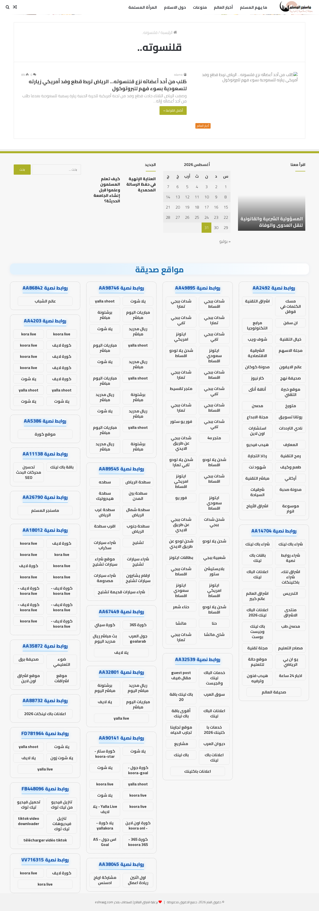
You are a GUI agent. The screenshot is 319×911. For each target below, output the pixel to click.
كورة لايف (61, 345)
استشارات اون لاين (257, 430)
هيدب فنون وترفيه (257, 678)
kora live (28, 334)
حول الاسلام (175, 7)
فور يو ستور (181, 421)
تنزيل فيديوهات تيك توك (61, 824)
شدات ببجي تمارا (181, 303)
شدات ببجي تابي (181, 320)
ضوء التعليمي (61, 661)
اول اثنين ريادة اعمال (138, 880)
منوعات (200, 7)
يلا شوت (138, 301)
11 (197, 197)
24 (206, 217)
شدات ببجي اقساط (214, 303)
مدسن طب (290, 626)
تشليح (138, 542)
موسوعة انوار (290, 508)
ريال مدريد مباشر (138, 331)
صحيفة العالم (274, 692)
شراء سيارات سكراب (105, 545)
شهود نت (257, 467)
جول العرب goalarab (138, 638)
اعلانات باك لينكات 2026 (45, 713)
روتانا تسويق (290, 417)
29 (226, 227)
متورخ (290, 405)
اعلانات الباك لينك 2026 (257, 612)
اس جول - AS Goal (104, 841)
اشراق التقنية (257, 301)
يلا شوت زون (61, 757)
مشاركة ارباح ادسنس (104, 880)
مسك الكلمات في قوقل (290, 306)
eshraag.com (104, 902)
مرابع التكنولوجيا (257, 325)
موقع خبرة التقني (290, 391)
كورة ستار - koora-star (104, 753)
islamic (178, 74)
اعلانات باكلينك (197, 771)
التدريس (290, 593)
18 (197, 207)
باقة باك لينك (62, 467)
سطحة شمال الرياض (138, 512)
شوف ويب (257, 339)
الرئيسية (166, 32)
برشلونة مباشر (104, 314)
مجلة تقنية (257, 648)
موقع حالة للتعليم (257, 661)
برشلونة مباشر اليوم (104, 688)
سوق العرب (214, 694)
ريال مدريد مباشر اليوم (138, 688)
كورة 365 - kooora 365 (138, 841)
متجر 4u (214, 438)
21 (168, 207)
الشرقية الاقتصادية (257, 353)
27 (177, 217)
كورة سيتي (104, 624)
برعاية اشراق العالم (146, 902)
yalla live (121, 718)
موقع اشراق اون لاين (28, 678)
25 (197, 217)
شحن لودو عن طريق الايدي (181, 543)
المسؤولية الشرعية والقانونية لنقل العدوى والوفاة (271, 222)
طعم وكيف (290, 467)
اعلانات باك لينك (214, 757)
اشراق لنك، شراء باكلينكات (290, 577)
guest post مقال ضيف (181, 675)
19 (187, 207)
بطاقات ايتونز (181, 557)
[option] (271, 203)
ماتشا (181, 623)
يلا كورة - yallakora (105, 825)
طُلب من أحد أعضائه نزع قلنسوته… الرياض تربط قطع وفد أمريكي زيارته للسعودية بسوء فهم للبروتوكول (108, 85)
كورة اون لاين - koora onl (138, 825)
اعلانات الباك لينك (257, 574)
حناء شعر (181, 606)
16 (216, 207)
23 (216, 217)
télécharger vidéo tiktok (45, 840)
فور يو (181, 497)
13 (177, 197)
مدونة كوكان (257, 367)
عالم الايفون (290, 367)
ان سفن (290, 322)
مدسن (257, 405)
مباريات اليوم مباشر (138, 314)
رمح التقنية (290, 455)
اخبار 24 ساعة (290, 675)
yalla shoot (105, 301)
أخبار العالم (223, 7)
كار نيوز (257, 378)
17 (206, 207)
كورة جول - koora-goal (138, 770)
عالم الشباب (45, 301)
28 (168, 217)
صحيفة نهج (290, 378)
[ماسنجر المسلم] (295, 7)
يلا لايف (121, 652)
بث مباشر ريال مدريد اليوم (105, 638)
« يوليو (225, 241)
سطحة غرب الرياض (105, 512)
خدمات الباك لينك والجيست (214, 678)
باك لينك (181, 755)
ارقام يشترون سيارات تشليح (138, 578)
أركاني (291, 478)
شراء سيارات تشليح (138, 561)
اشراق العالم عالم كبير (257, 596)
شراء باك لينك (290, 544)
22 (226, 217)
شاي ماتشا (214, 634)
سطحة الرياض (138, 482)
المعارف (290, 444)
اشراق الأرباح (257, 506)
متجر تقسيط (181, 388)
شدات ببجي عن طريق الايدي (181, 443)
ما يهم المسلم (253, 7)
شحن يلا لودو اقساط (181, 353)
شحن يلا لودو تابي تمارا (181, 462)
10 (206, 197)
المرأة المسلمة (142, 7)
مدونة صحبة (290, 489)
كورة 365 (138, 624)
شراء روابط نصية (290, 557)
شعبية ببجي (214, 557)
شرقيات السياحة (257, 492)
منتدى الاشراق (291, 612)
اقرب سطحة (105, 526)
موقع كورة (45, 434)
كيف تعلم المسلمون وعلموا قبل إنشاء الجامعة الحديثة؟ (106, 190)
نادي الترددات (290, 428)
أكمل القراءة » (173, 110)
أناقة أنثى (257, 389)
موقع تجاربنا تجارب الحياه (181, 729)
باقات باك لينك (257, 557)
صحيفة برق (28, 659)
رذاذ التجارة (257, 455)
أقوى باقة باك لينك (181, 713)
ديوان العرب (214, 743)
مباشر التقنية (257, 478)
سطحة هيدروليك (105, 495)
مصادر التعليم (290, 648)
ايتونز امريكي (181, 336)
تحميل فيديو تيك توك (28, 804)
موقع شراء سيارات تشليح (104, 561)
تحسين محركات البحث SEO (28, 472)
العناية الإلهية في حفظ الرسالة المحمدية (141, 184)
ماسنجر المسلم (45, 510)
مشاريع (181, 743)
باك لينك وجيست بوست (257, 631)
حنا (214, 623)
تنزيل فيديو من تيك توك (62, 804)
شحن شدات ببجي (214, 522)
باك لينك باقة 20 (181, 696)
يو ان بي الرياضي (290, 661)
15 (226, 207)
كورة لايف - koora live (62, 590)
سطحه (105, 482)
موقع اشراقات (61, 678)
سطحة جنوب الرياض (138, 528)
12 (187, 197)
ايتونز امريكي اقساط (181, 481)
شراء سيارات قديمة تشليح (121, 592)
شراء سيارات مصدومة (105, 578)
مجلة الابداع (257, 417)
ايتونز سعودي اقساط (214, 356)
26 (187, 217)
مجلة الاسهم (291, 350)
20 (177, 207)
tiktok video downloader (28, 821)
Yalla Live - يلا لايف (105, 809)
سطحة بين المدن (138, 495)
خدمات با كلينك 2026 (214, 729)
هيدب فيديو (257, 444)
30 (216, 227)
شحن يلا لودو (214, 541)
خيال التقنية (290, 339)
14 (168, 197)
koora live (104, 784)
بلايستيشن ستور (214, 571)
